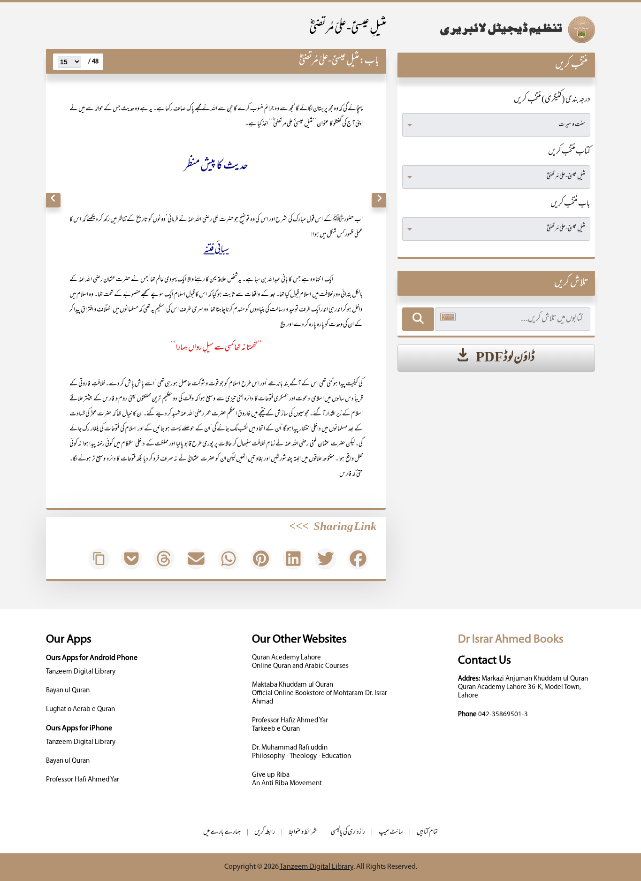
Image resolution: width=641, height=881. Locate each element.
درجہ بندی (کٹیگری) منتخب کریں (552, 100)
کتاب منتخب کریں (569, 152)
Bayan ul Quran (68, 690)
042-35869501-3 (503, 714)
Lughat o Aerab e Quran (80, 709)
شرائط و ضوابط (303, 832)
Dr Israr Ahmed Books (511, 639)
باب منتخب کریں (570, 204)
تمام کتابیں (427, 832)
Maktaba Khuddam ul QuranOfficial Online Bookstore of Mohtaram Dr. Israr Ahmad (319, 693)
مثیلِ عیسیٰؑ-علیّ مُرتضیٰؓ (347, 29)
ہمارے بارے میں (222, 832)
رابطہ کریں (264, 832)
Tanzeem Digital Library (80, 671)
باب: (369, 61)
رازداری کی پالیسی (348, 832)
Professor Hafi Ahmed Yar (82, 779)
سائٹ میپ (391, 832)
